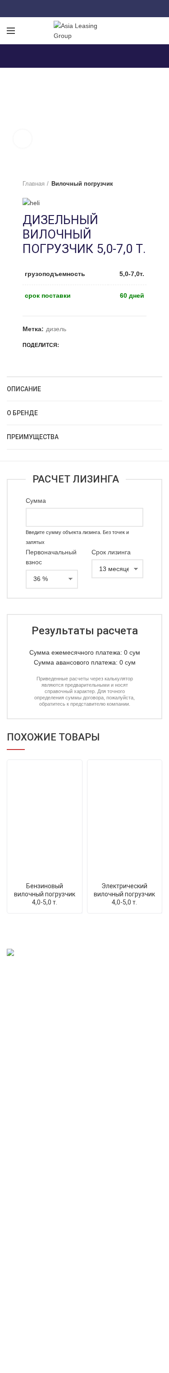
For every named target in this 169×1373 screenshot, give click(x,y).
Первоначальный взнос (51, 557)
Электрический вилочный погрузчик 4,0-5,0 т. (124, 894)
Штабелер (22, 1101)
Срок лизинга (111, 552)
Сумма (36, 500)
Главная (34, 183)
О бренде (22, 413)
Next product (141, 183)
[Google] (84, 8)
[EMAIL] (102, 345)
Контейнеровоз (29, 1117)
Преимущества (33, 436)
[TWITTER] (79, 345)
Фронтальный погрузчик (42, 1070)
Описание (24, 389)
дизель (56, 329)
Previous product (123, 183)
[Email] (95, 8)
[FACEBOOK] (68, 345)
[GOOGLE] (90, 345)
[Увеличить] (23, 139)
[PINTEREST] (113, 345)
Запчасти (20, 1133)
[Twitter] (73, 8)
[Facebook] (62, 8)
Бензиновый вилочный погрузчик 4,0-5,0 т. (44, 894)
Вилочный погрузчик (82, 183)
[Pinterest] (107, 8)
